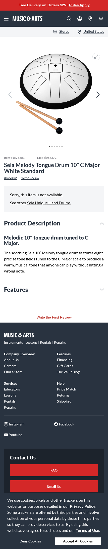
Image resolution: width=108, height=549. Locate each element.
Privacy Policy (82, 506)
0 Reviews (10, 178)
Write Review (30, 178)
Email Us (54, 486)
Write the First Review (54, 317)
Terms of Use (87, 530)
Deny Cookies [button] (30, 541)
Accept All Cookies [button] (78, 541)
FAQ (54, 470)
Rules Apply (79, 5)
